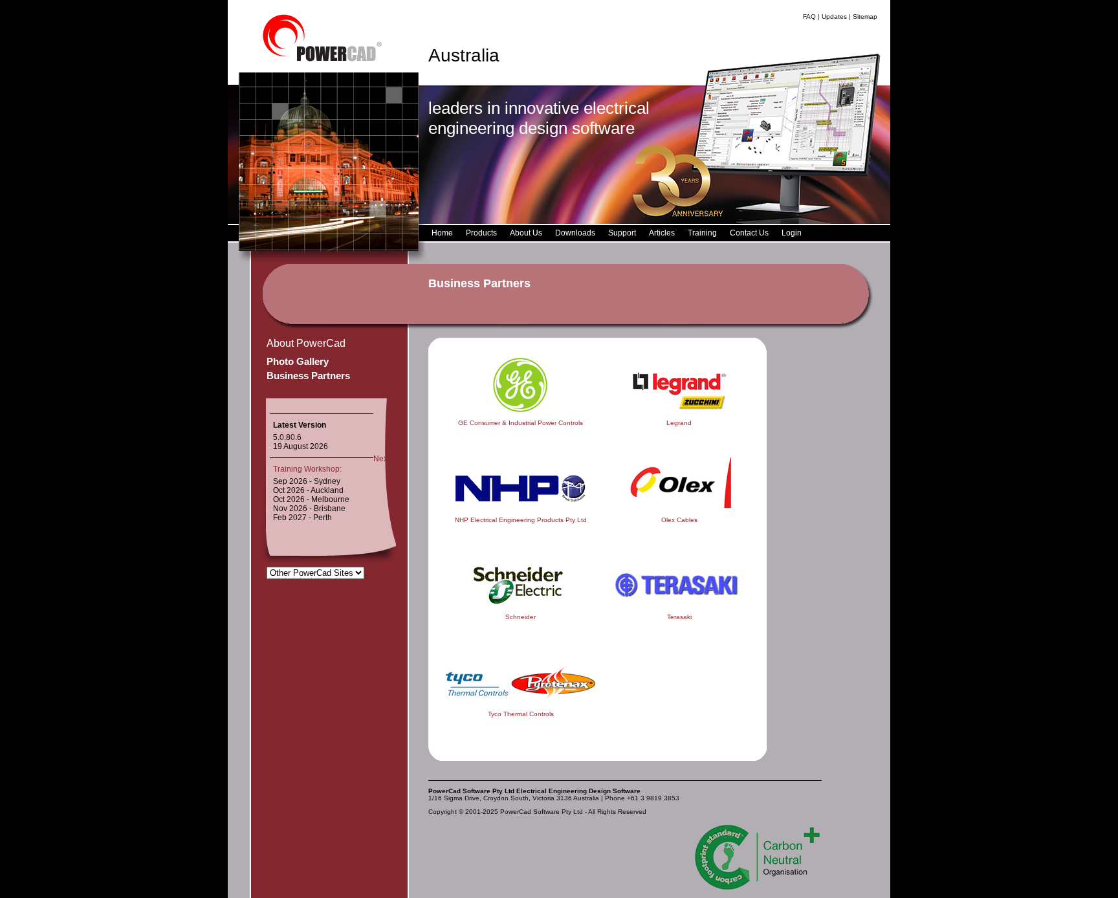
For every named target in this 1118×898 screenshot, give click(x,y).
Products (481, 232)
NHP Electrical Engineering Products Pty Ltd (521, 519)
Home (442, 232)
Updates (834, 16)
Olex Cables (679, 519)
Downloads (575, 232)
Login (792, 232)
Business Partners (308, 375)
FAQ (809, 16)
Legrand (679, 422)
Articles (662, 232)
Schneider (520, 616)
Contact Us (749, 232)
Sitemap (865, 16)
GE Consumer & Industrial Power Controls (520, 422)
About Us (526, 232)
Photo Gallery (298, 361)
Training (702, 232)
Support (622, 232)
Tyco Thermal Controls (521, 713)
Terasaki (679, 616)
